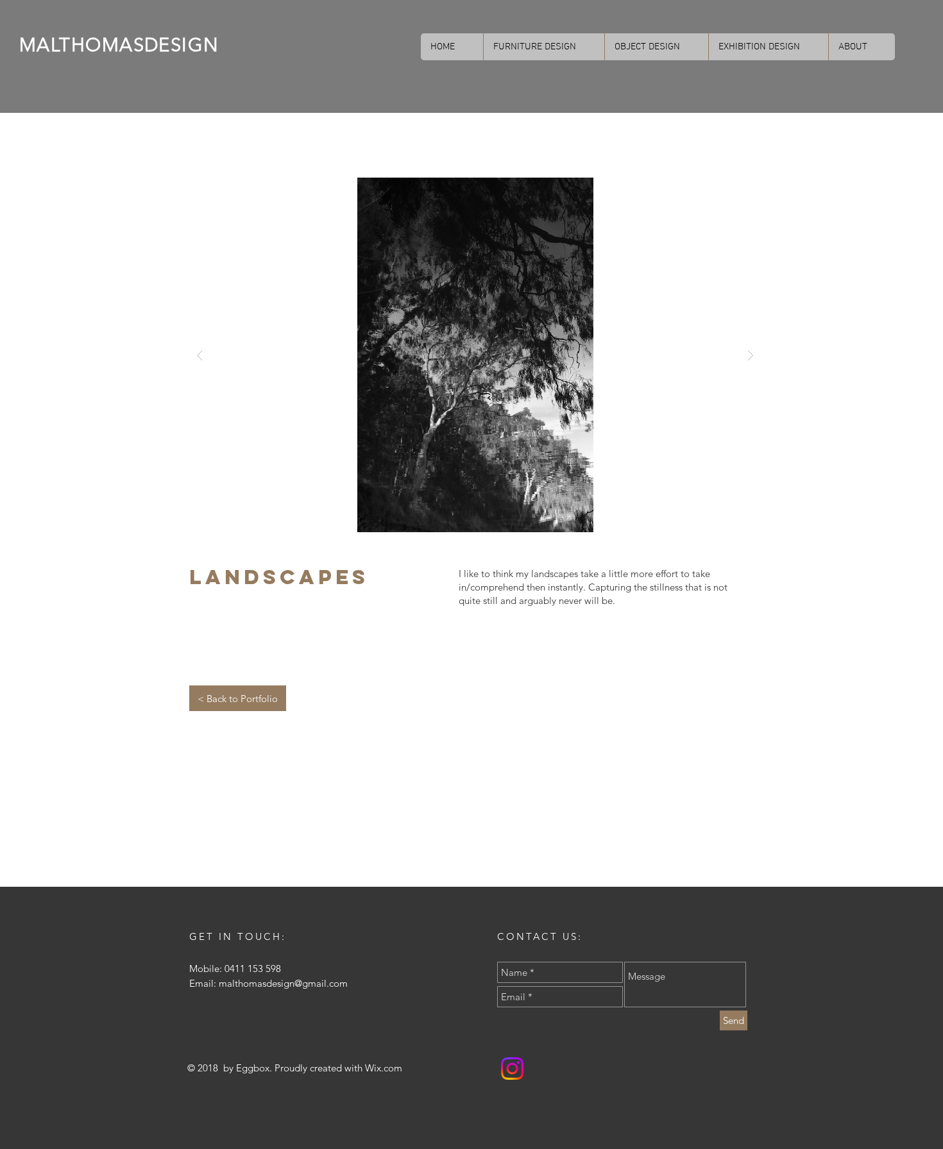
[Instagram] (512, 1068)
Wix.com (383, 1068)
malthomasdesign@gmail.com (283, 983)
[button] (475, 355)
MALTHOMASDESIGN (119, 44)
